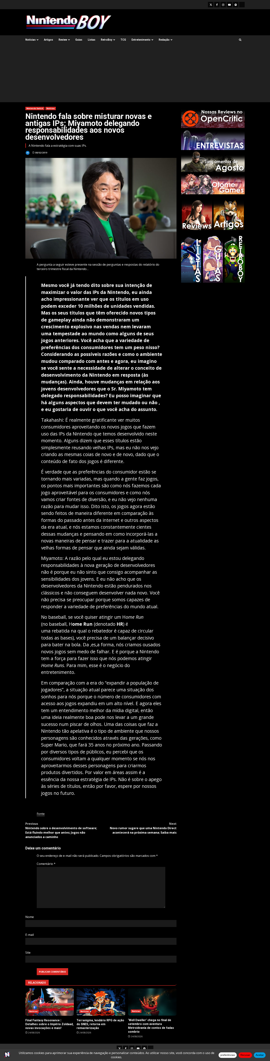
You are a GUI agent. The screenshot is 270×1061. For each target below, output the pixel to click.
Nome (29, 917)
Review (63, 39)
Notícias (30, 39)
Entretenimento (141, 39)
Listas (91, 39)
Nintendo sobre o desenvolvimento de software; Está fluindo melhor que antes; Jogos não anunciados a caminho (61, 830)
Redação (164, 39)
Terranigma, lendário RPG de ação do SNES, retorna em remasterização (101, 1002)
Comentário (46, 864)
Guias (78, 39)
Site (27, 953)
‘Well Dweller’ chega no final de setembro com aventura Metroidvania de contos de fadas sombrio (152, 1002)
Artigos (48, 39)
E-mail (29, 935)
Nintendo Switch (34, 108)
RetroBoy (106, 39)
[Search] (240, 39)
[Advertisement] (135, 74)
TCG (123, 39)
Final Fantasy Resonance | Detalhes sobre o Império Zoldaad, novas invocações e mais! (49, 1002)
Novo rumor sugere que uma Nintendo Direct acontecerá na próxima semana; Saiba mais (143, 828)
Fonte (41, 814)
